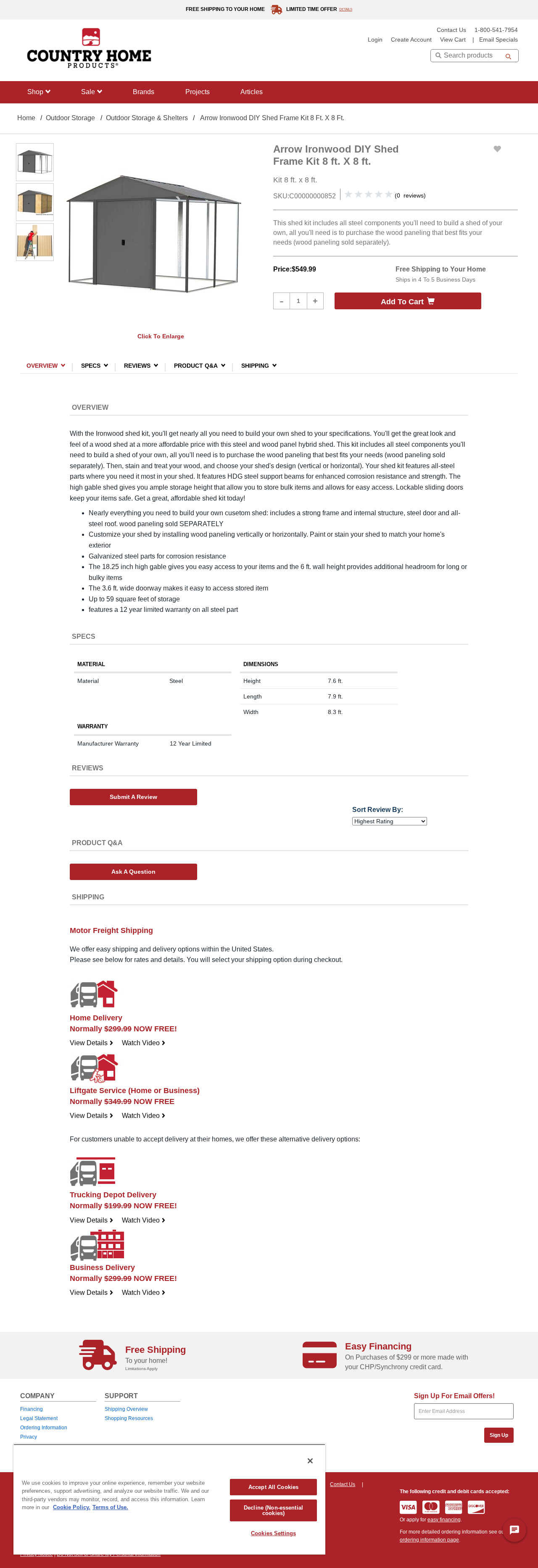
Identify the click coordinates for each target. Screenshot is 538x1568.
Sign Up (499, 1435)
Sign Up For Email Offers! (454, 1395)
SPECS (90, 365)
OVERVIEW (42, 365)
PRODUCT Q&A (196, 365)
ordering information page (429, 1540)
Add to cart (402, 302)
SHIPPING (255, 365)
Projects (197, 91)
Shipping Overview (126, 1409)
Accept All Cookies (273, 1487)
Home (26, 117)
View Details (91, 1042)
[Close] (310, 1461)
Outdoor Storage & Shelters (147, 117)
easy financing (444, 1520)
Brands (143, 91)
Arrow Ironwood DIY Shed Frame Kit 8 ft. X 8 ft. (272, 117)
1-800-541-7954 (496, 30)
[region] (169, 1499)
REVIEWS (137, 365)
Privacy (28, 1437)
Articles (251, 91)
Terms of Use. (110, 1507)
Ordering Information (43, 1428)
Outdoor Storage (70, 117)
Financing (31, 1409)
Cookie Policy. (71, 1507)
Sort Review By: (377, 809)
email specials (498, 40)
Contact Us (451, 30)
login (375, 40)
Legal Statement (39, 1418)
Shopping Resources (129, 1418)
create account (411, 40)
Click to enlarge (160, 336)
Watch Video (144, 1042)
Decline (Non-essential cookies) (273, 1510)
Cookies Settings (273, 1533)
